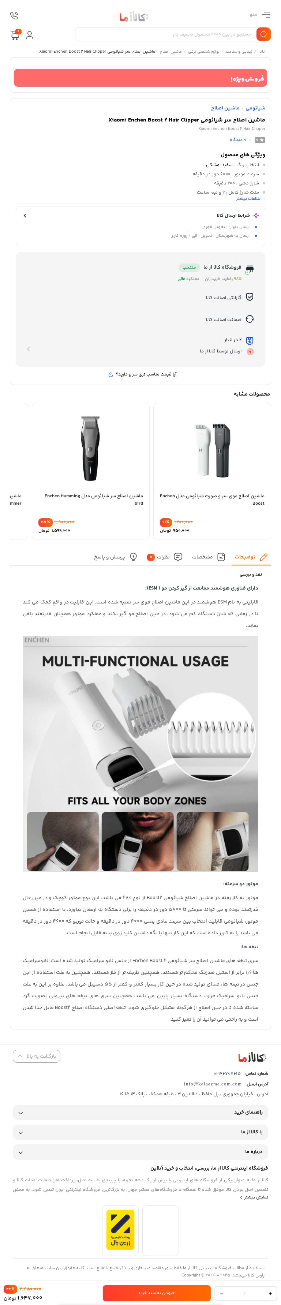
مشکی (213, 165)
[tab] (251, 559)
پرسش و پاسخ (109, 557)
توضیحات (245, 557)
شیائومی (255, 108)
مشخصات (202, 557)
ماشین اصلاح (171, 52)
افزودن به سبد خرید (157, 1293)
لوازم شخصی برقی (204, 52)
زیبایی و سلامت (239, 52)
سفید (227, 165)
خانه (262, 52)
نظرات (160, 557)
